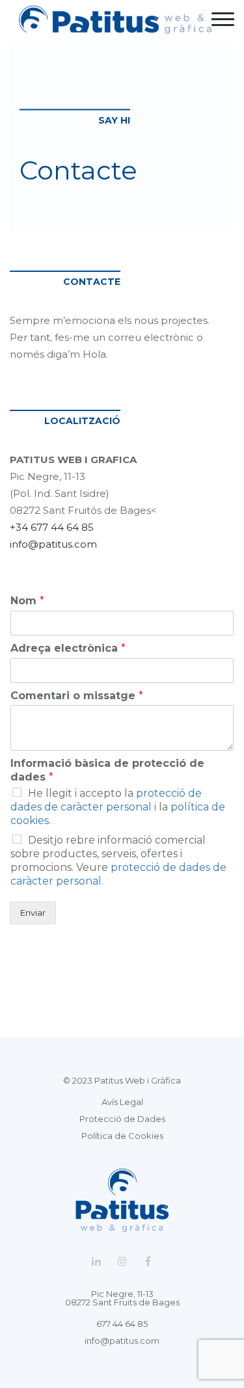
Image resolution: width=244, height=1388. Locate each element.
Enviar (33, 912)
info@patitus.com (53, 544)
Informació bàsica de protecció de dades (107, 770)
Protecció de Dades (122, 1119)
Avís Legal (122, 1102)
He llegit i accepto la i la (117, 807)
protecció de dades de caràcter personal (106, 800)
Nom (27, 600)
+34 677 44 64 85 (52, 527)
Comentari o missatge (76, 695)
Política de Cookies (122, 1135)
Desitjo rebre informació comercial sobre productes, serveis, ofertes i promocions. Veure (118, 860)
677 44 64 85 (122, 1323)
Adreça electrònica (68, 648)
